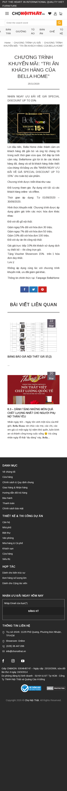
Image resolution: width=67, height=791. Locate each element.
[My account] (55, 13)
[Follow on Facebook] (3, 661)
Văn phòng (8, 538)
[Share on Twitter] (33, 289)
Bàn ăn (42, 31)
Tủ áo (33, 31)
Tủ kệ (61, 31)
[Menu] (7, 13)
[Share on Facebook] (24, 289)
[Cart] (60, 13)
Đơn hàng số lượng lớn (14, 578)
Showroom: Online (15, 641)
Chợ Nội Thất (32, 700)
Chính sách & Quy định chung (18, 482)
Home (8, 42)
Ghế (52, 31)
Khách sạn (7, 548)
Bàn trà (8, 31)
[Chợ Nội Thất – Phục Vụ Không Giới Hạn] (28, 13)
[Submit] (59, 23)
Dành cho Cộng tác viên (14, 583)
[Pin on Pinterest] (42, 289)
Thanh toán (8, 503)
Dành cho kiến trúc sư (13, 572)
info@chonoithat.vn (16, 651)
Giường (21, 31)
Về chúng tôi (8, 471)
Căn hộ (6, 522)
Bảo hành (7, 498)
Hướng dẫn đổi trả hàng (14, 492)
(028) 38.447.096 (15, 646)
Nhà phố (6, 527)
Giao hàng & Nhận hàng (14, 487)
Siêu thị (6, 559)
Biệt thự (6, 532)
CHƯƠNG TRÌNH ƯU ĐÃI (27, 42)
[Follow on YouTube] (22, 661)
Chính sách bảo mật (12, 508)
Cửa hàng (7, 477)
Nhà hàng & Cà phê (12, 543)
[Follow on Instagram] (13, 661)
